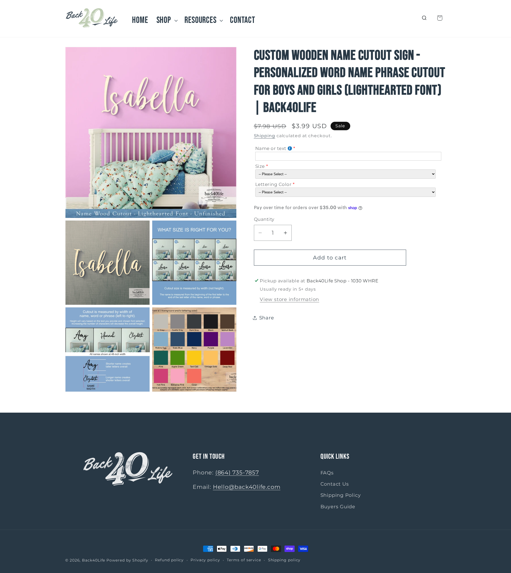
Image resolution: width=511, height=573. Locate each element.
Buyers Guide (337, 506)
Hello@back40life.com (247, 486)
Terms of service (244, 560)
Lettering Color (273, 184)
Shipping (264, 135)
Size (260, 166)
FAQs (327, 473)
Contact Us (334, 484)
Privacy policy (205, 560)
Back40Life (93, 560)
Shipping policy (284, 560)
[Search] (424, 18)
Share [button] (266, 318)
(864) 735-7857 (237, 472)
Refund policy (169, 560)
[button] (166, 20)
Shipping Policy (340, 495)
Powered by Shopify (127, 560)
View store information (289, 299)
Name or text (270, 148)
